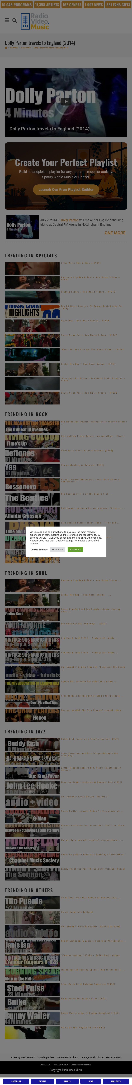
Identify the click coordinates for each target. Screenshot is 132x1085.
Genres (67, 1081)
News (91, 1081)
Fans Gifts (116, 1081)
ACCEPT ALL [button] (75, 549)
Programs (16, 1081)
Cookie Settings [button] (39, 549)
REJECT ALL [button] (57, 549)
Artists (42, 1081)
